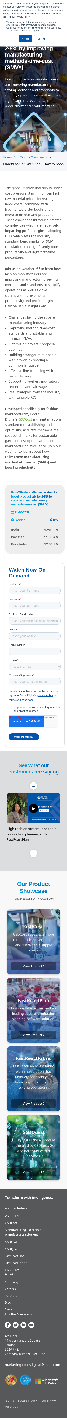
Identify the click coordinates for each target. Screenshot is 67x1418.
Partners (11, 1296)
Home (7, 157)
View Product (33, 966)
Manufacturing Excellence (23, 1230)
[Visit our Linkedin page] (23, 1325)
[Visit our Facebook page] (8, 1325)
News (9, 1309)
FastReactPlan (15, 1256)
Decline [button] (41, 38)
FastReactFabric (16, 1263)
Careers (10, 1289)
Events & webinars (33, 157)
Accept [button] (25, 38)
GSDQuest (12, 1249)
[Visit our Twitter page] (16, 1325)
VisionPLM (12, 1216)
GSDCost (25, 419)
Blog (8, 1302)
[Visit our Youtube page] (31, 1325)
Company (11, 1282)
